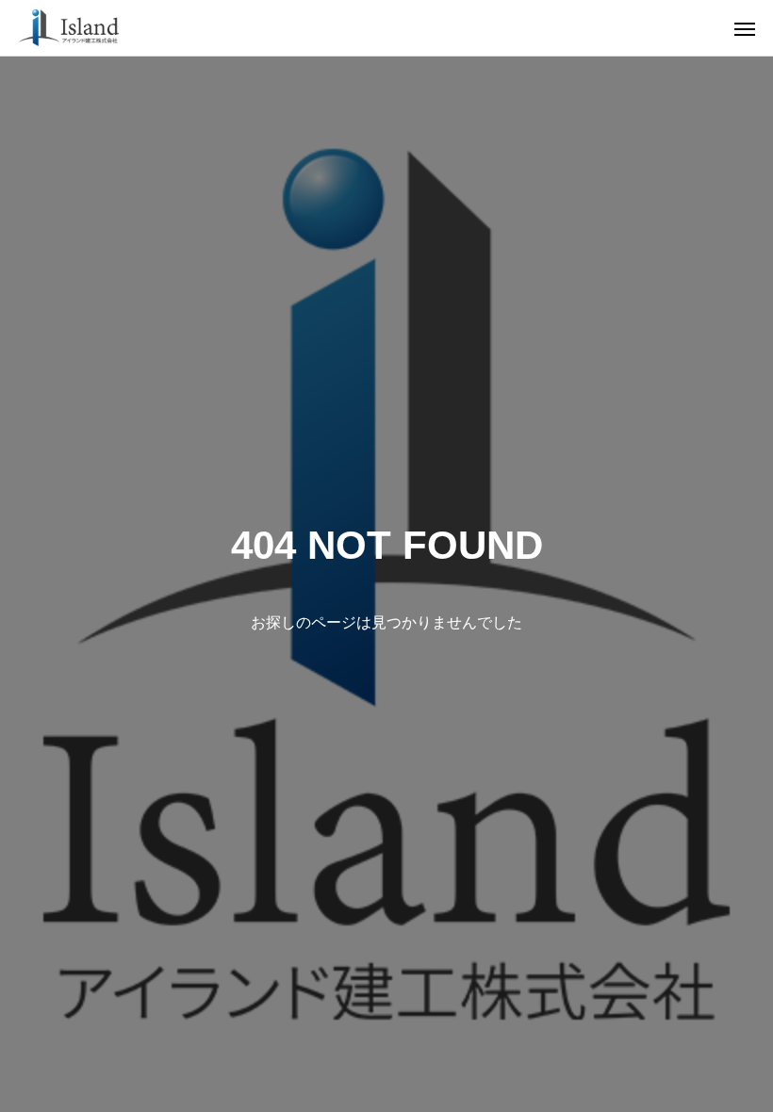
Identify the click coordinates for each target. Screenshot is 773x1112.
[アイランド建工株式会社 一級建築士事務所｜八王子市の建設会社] (69, 28)
